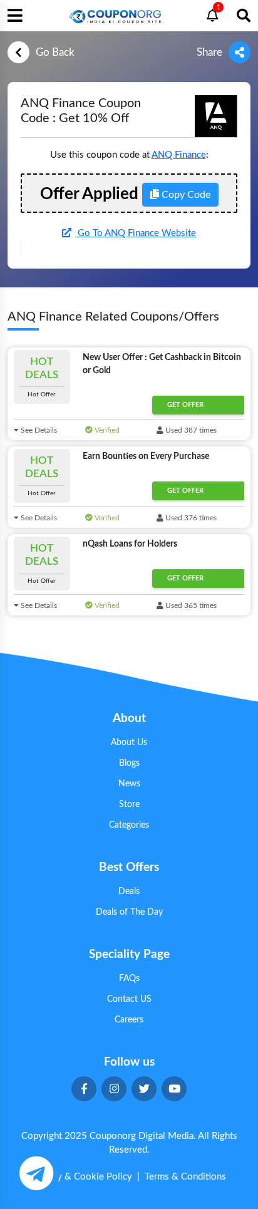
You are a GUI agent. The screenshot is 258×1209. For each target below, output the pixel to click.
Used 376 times (190, 518)
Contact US (129, 999)
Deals (129, 891)
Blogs (129, 763)
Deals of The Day (129, 912)
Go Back (55, 52)
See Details (38, 430)
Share (209, 52)
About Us (129, 742)
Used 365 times (190, 605)
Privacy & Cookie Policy (82, 1176)
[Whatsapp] (36, 1173)
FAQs (129, 978)
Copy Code (184, 195)
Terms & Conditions (185, 1176)
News (129, 783)
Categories (129, 825)
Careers (129, 1020)
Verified (106, 430)
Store (129, 804)
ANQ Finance (179, 155)
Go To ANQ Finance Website (135, 233)
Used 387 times (190, 430)
